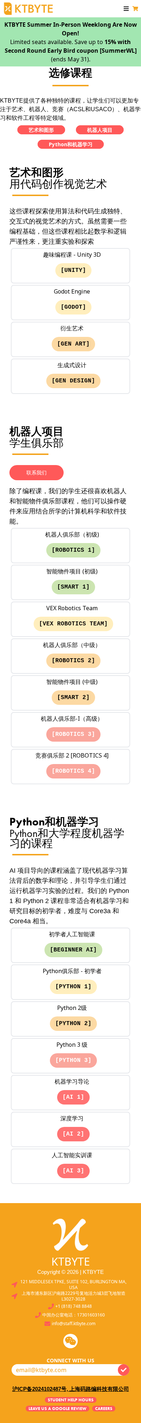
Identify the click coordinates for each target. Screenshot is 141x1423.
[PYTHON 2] (73, 1023)
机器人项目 (99, 129)
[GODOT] (73, 307)
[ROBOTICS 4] (73, 771)
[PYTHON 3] (73, 1060)
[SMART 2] (73, 697)
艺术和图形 (41, 129)
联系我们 (36, 472)
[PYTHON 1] (73, 987)
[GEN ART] (73, 344)
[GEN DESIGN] (73, 381)
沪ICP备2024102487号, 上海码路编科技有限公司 (70, 1389)
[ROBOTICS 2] (73, 661)
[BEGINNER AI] (73, 950)
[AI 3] (73, 1171)
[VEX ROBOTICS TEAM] (73, 624)
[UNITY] (73, 270)
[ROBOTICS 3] (73, 734)
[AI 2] (73, 1134)
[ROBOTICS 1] (73, 550)
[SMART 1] (73, 587)
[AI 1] (73, 1097)
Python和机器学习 (71, 144)
